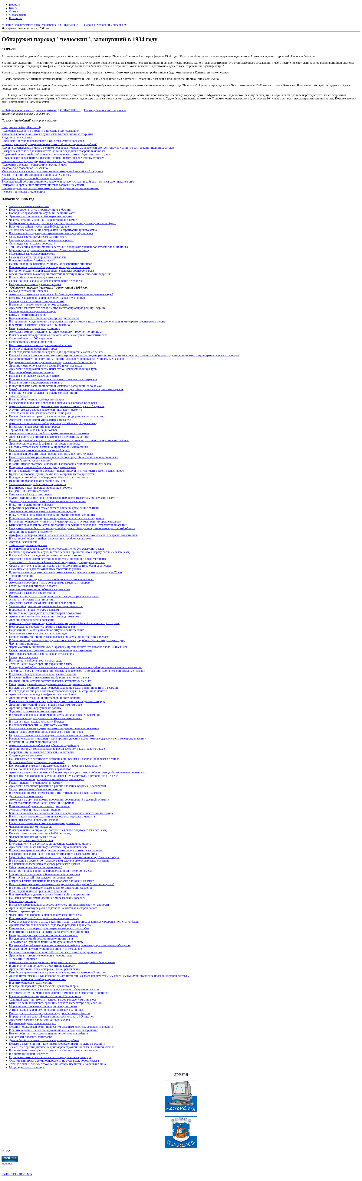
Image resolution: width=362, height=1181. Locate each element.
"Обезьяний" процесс (23, 958)
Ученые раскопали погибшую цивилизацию (37, 979)
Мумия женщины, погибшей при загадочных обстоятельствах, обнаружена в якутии (63, 497)
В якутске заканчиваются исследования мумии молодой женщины (52, 514)
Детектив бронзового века (26, 796)
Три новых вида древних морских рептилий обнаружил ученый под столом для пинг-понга (68, 246)
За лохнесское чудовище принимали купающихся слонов (46, 941)
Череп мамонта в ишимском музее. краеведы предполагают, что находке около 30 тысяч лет (68, 647)
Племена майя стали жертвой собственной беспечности (45, 996)
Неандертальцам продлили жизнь (30, 341)
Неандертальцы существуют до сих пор (34, 328)
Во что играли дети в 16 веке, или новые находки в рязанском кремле (54, 596)
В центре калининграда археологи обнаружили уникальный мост (51, 579)
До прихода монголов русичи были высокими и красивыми (47, 501)
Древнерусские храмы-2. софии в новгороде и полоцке (44, 443)
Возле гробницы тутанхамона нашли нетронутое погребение (48, 1033)
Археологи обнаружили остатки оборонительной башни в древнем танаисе (58, 558)
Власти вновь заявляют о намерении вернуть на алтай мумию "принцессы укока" (61, 884)
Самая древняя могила (23, 657)
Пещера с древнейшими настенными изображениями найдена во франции (57, 1043)
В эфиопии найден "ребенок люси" (32, 260)
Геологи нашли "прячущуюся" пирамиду (35, 782)
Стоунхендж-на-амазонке (25, 755)
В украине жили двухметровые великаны (36, 382)
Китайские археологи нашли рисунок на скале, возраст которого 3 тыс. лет (57, 972)
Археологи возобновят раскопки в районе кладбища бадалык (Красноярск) (57, 786)
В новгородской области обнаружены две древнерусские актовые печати (56, 352)
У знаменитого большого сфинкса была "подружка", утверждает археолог (57, 562)
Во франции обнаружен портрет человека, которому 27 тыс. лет (50, 680)
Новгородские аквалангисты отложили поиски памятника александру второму (53, 157)
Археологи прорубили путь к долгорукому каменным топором (49, 582)
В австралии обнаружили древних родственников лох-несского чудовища (56, 518)
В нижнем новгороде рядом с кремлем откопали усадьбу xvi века (51, 233)
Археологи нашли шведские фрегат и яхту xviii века (42, 694)
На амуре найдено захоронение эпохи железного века (43, 935)
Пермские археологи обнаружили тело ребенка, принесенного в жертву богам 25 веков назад (69, 552)
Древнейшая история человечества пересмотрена (40, 955)
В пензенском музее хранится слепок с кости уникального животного (54, 1050)
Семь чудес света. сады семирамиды (32, 311)
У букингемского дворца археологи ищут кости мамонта (45, 409)
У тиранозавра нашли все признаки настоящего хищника (46, 1009)
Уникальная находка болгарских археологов (37, 484)
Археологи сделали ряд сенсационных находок (39, 1019)
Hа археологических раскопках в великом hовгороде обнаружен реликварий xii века (63, 457)
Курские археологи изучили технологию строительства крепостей (52, 474)
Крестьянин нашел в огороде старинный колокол (40, 345)
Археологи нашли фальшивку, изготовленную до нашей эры (48, 847)
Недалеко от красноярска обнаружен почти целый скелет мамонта (51, 735)
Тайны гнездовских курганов (28, 545)
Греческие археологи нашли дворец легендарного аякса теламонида (53, 853)
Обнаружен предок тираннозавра (30, 1036)
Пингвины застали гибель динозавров (33, 819)
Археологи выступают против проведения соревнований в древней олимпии (59, 799)
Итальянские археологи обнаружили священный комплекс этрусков (53, 379)
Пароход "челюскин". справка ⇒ (105, 110)
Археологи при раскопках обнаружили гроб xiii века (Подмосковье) (53, 423)
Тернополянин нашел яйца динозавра (33, 430)
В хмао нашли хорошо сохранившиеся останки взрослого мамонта (52, 816)
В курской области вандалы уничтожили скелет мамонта (46, 555)
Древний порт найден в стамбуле (30, 531)
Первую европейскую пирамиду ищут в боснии (40, 209)
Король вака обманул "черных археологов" (36, 762)
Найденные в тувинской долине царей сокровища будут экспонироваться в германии (64, 687)
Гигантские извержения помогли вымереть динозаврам (44, 823)
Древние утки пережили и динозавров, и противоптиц (44, 697)
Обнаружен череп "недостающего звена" (35, 867)
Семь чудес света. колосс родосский (32, 243)
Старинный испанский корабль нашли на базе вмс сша (44, 874)
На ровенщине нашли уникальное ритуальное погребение (46, 630)
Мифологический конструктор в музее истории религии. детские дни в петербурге (62, 223)
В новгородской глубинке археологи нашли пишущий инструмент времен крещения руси (67, 470)
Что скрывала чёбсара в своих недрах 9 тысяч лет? (41, 653)
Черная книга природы (24, 643)
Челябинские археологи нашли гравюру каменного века (45, 914)
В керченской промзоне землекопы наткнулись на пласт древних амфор (55, 792)
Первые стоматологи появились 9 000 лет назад (40, 833)
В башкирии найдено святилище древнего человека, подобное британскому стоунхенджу (67, 640)
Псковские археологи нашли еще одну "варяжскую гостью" (47, 297)
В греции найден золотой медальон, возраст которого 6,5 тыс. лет (51, 1016)
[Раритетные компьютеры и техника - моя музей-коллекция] (181, 1111)
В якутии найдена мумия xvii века (31, 504)
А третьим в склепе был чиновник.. (32, 599)
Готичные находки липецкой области (33, 585)
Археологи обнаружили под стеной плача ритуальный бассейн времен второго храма (64, 623)
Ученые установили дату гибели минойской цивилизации (46, 779)
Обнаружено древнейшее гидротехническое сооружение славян (43, 184)
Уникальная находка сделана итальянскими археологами (45, 718)
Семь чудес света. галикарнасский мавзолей (37, 257)
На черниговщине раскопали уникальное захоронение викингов (50, 263)
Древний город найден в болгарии (31, 619)
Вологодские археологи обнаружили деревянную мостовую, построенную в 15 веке (63, 775)
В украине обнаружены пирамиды (31, 372)
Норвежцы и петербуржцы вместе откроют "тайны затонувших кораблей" (49, 144)
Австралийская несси (23, 541)
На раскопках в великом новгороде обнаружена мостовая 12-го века (53, 402)
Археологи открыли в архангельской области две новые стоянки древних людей (61, 294)
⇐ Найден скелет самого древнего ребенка (29, 110)
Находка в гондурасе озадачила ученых (34, 375)
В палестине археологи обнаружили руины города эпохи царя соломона (56, 850)
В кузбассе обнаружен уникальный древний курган (42, 674)
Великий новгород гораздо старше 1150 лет (37, 480)
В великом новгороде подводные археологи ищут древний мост (43, 161)
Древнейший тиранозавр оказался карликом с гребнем (44, 1040)
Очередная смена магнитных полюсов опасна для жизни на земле (51, 880)
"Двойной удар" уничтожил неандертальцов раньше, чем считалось (52, 999)
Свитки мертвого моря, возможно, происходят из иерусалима (48, 446)
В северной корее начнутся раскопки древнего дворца (44, 986)
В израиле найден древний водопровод (34, 426)
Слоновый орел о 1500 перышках (30, 338)
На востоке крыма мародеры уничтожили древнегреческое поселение (54, 728)
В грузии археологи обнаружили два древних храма (42, 467)
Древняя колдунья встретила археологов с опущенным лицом (49, 436)
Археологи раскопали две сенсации (32, 592)
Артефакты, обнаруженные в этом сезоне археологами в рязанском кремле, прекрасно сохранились (73, 535)
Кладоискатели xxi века (17, 137)
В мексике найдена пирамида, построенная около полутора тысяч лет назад (58, 830)
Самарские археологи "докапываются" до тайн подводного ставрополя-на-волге (53, 151)
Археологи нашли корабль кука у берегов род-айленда (44, 745)
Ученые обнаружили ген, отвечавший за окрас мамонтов (46, 606)
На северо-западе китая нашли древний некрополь (41, 802)
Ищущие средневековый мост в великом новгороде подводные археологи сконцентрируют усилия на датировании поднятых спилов (88, 147)
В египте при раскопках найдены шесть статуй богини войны (49, 931)
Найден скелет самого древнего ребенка (35, 284)
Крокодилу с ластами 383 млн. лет (31, 840)
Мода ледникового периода (26, 1067)
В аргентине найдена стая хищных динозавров (39, 806)
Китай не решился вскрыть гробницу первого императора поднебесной (55, 1003)
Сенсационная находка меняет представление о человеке (46, 280)
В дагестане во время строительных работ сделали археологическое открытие (59, 860)
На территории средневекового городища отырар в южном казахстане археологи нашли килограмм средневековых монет (87, 321)
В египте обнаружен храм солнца (30, 982)
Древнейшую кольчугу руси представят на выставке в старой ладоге (53, 908)
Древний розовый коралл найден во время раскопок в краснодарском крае (57, 748)
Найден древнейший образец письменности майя (41, 938)
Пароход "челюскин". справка (28, 291)
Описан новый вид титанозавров (30, 494)
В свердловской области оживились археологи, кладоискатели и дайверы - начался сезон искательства (68, 181)
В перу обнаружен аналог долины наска (35, 277)
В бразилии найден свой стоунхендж (33, 741)
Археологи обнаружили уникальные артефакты (40, 419)
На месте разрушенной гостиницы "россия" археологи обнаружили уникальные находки (66, 358)
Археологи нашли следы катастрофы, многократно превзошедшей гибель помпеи (62, 962)
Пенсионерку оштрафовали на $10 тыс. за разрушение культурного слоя (55, 952)
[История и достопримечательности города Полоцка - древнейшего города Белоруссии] (181, 1147)
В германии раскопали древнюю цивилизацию (39, 324)
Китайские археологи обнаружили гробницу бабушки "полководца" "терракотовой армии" (68, 524)
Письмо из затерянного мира (27, 314)
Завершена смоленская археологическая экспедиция (42, 511)
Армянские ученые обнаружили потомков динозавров (44, 616)
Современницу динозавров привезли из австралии (41, 752)
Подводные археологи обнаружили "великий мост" (35, 164)
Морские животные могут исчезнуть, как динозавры (43, 1006)
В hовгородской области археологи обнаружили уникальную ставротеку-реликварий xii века (69, 440)
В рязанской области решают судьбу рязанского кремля (44, 864)
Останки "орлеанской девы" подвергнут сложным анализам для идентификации (61, 1026)
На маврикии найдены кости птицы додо (35, 660)
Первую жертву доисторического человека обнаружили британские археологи (59, 636)
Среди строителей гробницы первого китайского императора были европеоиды (60, 565)
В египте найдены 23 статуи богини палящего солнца (44, 918)
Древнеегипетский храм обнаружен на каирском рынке (45, 969)
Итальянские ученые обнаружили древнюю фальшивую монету (50, 843)
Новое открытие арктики (25, 911)
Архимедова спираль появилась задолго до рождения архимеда (50, 925)
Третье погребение (21, 575)
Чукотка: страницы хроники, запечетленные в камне (43, 219)
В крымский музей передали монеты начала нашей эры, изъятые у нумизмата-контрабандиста (69, 945)
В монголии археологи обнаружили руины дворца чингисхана (49, 267)
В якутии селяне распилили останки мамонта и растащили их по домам (55, 385)
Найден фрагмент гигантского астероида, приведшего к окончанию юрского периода (64, 758)
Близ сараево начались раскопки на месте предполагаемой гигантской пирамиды (61, 813)
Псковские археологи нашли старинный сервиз (39, 450)
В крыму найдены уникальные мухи (32, 1023)
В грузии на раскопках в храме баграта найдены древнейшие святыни (54, 508)
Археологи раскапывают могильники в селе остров (42, 602)
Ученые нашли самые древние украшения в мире (41, 663)
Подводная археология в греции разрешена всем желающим (40, 130)
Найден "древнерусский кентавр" (31, 460)
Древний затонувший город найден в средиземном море (45, 704)
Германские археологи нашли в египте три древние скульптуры (50, 1057)
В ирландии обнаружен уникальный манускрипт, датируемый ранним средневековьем (65, 521)
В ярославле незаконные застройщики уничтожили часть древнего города (57, 701)
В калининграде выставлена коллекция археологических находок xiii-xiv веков (60, 463)
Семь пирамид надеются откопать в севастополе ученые (45, 569)
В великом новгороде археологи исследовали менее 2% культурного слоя (56, 548)
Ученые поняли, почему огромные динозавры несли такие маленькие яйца (57, 1064)
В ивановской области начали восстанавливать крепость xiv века (51, 453)
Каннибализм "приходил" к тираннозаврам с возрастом (45, 613)
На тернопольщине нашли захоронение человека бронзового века (51, 270)
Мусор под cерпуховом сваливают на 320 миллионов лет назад (49, 250)
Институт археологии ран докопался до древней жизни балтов (49, 1013)
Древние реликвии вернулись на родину (35, 708)
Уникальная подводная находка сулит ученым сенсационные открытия (47, 134)
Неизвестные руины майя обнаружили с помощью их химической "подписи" (59, 992)
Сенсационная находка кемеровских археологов (40, 769)
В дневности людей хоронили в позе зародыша (39, 304)
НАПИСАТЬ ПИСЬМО (17, 1174)
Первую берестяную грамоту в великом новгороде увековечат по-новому (56, 416)
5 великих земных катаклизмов (29, 206)
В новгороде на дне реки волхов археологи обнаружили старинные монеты (50, 188)
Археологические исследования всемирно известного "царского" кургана (56, 406)
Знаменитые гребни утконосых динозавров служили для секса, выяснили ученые (61, 1047)
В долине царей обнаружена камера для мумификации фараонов (51, 887)
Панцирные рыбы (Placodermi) (21, 127)
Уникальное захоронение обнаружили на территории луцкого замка (53, 229)
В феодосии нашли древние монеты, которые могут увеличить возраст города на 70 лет (65, 572)
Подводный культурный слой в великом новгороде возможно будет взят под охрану (56, 154)
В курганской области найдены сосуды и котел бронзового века (50, 538)
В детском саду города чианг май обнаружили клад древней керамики (54, 714)
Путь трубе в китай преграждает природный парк (41, 877)
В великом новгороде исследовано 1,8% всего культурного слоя (43, 140)
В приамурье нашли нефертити (29, 1053)
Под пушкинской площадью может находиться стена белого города (52, 362)
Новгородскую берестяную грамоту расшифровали (42, 626)
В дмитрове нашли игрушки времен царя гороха (40, 487)
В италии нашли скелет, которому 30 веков (36, 721)
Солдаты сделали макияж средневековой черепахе (41, 240)
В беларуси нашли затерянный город (33, 348)
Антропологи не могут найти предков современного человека (49, 433)
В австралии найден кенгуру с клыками (35, 609)
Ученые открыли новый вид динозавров (35, 809)
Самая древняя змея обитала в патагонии (35, 789)
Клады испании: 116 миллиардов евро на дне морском (36, 174)
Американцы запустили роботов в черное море (32, 178)
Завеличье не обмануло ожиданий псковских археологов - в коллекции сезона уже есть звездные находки (77, 670)
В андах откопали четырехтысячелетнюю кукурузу (42, 965)
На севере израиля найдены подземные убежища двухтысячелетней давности (59, 904)
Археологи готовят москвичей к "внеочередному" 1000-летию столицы (55, 331)
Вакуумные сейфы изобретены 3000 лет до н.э (39, 226)
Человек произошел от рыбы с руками (33, 836)
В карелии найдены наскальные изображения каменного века (49, 677)
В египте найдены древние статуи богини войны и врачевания (49, 894)
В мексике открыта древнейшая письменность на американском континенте (58, 335)
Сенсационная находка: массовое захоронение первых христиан (50, 650)
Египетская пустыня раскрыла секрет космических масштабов (49, 928)
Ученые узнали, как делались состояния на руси (40, 413)
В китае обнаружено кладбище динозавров (36, 399)
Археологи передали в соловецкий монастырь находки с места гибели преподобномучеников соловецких (77, 772)
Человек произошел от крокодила (23, 191)
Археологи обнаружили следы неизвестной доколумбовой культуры (53, 368)
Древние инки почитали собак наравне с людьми (40, 216)
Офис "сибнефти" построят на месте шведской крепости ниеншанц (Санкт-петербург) (64, 857)
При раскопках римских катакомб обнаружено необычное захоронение (55, 765)
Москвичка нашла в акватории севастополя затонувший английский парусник (52, 171)
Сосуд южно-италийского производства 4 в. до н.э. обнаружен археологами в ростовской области (72, 528)
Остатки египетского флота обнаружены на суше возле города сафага (54, 1060)
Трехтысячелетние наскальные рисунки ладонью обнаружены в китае (54, 989)
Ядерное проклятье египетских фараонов (35, 711)
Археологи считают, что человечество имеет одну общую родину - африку (57, 307)
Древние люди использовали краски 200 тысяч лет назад (45, 365)
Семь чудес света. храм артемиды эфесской (36, 301)
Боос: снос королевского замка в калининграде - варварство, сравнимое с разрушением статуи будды (74, 921)
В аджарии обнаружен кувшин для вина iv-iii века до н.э (45, 948)
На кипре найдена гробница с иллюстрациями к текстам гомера (50, 870)
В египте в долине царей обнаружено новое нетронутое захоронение (53, 1030)
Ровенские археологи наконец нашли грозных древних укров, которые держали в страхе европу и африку (77, 738)
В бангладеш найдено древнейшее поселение (38, 891)
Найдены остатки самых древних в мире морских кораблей (47, 897)
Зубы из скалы (18, 396)
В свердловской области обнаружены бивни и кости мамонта (48, 477)
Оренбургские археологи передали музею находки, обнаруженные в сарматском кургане (66, 389)
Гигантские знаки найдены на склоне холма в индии (43, 392)
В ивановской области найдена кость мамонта (38, 724)
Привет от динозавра (22, 901)
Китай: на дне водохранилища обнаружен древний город (46, 731)
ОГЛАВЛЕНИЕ (70, 110)
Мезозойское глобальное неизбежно (25, 168)
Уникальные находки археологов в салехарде (38, 633)
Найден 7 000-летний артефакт (29, 491)
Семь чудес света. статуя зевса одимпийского (38, 236)
